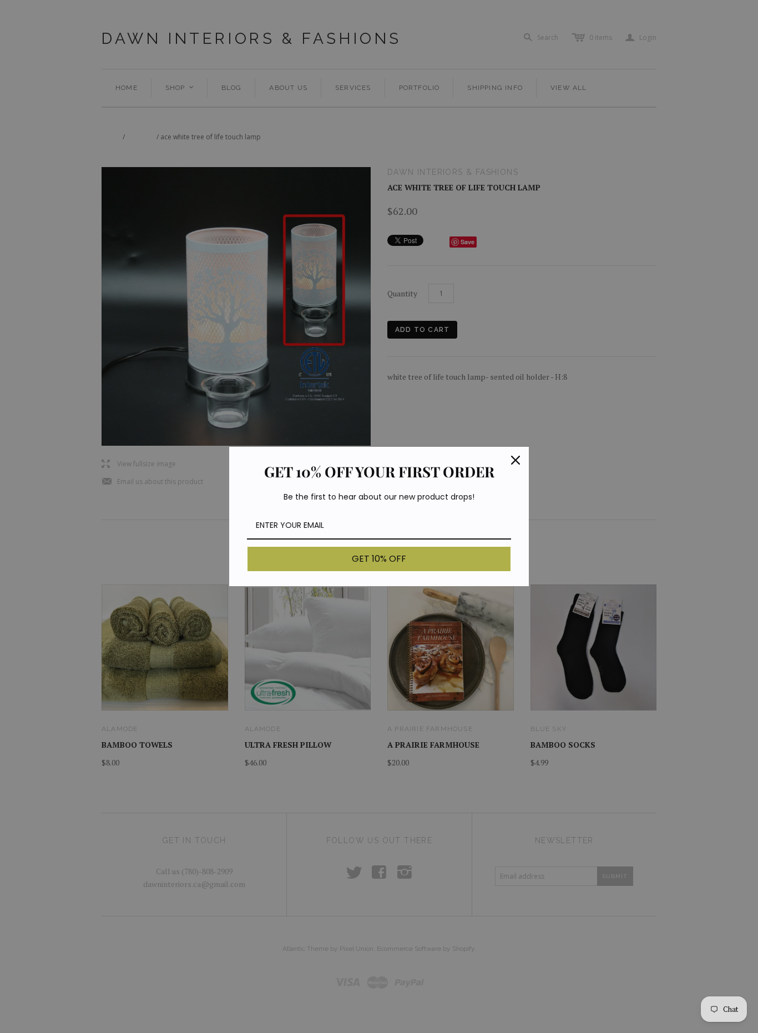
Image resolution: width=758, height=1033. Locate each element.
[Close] (515, 460)
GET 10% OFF (379, 558)
